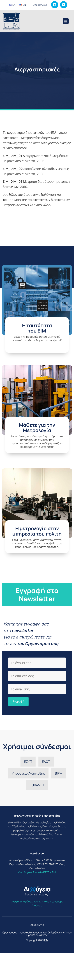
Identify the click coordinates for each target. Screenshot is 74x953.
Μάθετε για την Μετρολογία (37, 427)
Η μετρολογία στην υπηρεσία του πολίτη (37, 531)
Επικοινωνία (40, 4)
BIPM (58, 773)
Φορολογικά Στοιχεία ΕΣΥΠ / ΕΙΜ (37, 872)
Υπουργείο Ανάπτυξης (28, 773)
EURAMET (37, 785)
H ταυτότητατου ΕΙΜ (37, 328)
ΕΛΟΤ (46, 761)
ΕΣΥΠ (28, 761)
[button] (66, 21)
